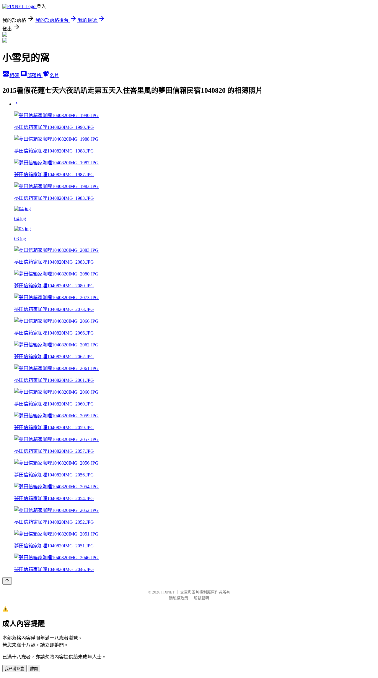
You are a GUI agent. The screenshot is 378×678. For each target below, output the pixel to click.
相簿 (14, 75)
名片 (54, 75)
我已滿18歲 (14, 668)
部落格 (35, 75)
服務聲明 (201, 598)
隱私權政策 (178, 598)
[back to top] (7, 581)
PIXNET (168, 592)
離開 (34, 668)
